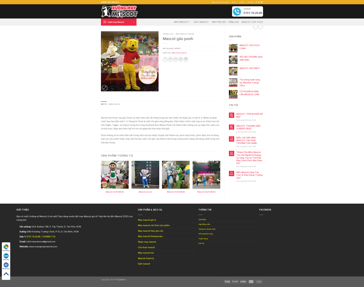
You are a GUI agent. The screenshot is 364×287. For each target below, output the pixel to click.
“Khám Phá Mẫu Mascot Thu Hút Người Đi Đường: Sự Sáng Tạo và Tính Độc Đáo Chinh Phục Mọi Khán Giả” (249, 157)
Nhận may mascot (147, 241)
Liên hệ (250, 2)
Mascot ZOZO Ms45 (115, 192)
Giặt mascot (201, 22)
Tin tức (241, 2)
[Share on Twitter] (170, 59)
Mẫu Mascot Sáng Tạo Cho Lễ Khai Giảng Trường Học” (249, 175)
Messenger (6, 268)
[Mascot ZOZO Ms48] (176, 175)
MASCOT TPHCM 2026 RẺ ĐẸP (249, 115)
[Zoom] (104, 88)
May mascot (181, 22)
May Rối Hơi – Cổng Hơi (225, 22)
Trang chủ (168, 34)
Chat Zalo (6, 259)
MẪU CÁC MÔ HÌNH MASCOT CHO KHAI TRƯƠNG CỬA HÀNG (246, 140)
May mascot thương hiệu (150, 236)
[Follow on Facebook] (256, 2)
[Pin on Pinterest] (180, 59)
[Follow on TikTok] (259, 2)
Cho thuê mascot (146, 247)
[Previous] (101, 180)
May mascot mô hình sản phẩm (154, 225)
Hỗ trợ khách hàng (205, 234)
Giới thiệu (202, 219)
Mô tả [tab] (103, 104)
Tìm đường (6, 250)
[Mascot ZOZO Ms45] (115, 175)
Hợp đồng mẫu (204, 224)
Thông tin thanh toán (207, 229)
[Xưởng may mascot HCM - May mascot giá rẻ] (120, 11)
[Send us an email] (261, 2)
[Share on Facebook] (165, 59)
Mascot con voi (145, 192)
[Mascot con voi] (145, 175)
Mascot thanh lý (146, 258)
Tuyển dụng (203, 238)
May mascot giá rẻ (185, 34)
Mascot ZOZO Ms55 (206, 192)
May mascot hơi (146, 252)
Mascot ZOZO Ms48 (176, 192)
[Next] (220, 180)
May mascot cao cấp (220, 2)
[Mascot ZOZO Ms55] (206, 175)
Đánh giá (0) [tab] (114, 104)
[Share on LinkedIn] (186, 59)
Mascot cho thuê (252, 22)
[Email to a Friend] (175, 59)
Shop (234, 2)
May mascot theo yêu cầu (150, 231)
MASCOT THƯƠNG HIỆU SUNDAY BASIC (248, 127)
